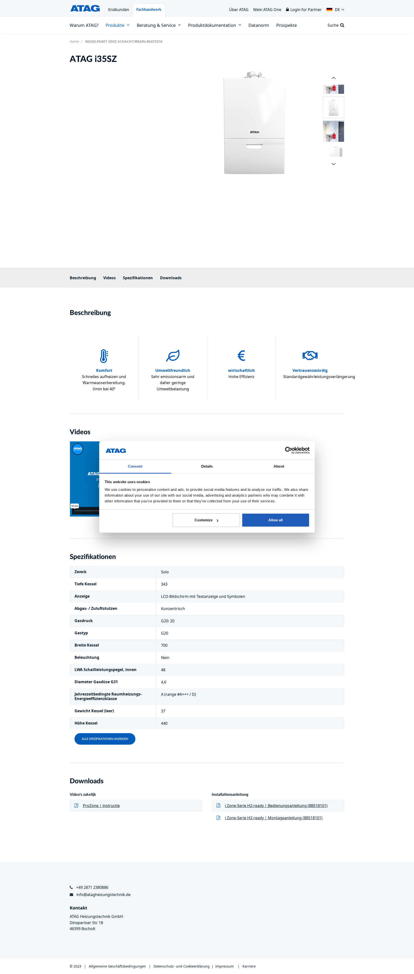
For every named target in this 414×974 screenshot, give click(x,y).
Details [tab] (207, 466)
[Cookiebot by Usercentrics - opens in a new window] (289, 450)
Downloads (171, 277)
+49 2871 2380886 (92, 887)
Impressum (224, 966)
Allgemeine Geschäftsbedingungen (118, 966)
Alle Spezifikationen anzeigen (105, 738)
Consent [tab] (135, 466)
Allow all (275, 520)
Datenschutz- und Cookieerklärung (182, 966)
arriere (250, 966)
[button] (335, 8)
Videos (109, 277)
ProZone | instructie (101, 805)
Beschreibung (83, 277)
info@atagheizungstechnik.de (103, 894)
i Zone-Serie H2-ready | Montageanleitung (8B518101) (273, 817)
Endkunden (118, 9)
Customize (204, 520)
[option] (253, 120)
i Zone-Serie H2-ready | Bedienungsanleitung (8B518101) (276, 805)
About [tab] (279, 466)
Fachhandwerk (148, 10)
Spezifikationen (138, 277)
